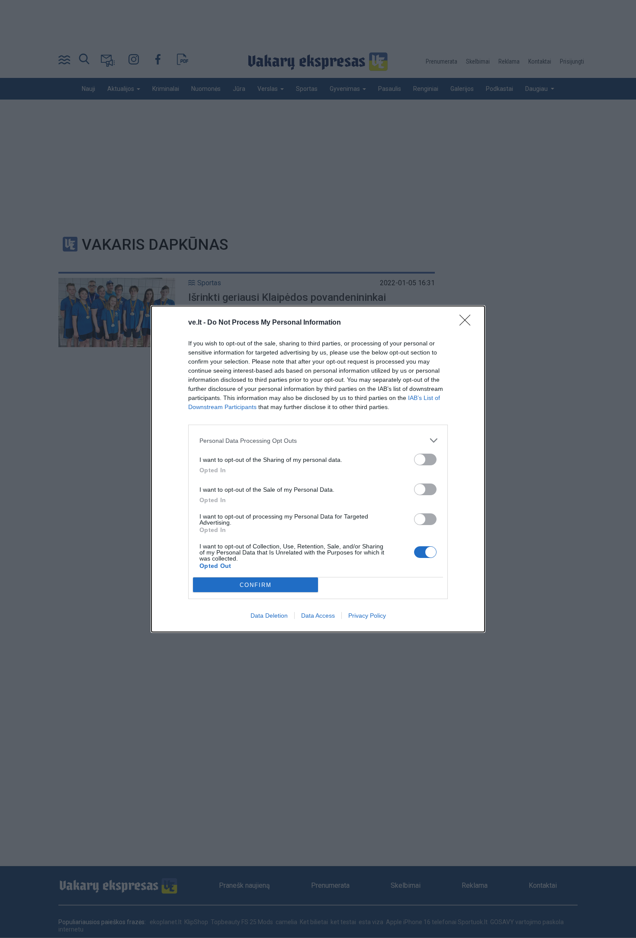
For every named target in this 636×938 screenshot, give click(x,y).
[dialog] (318, 469)
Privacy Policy (367, 615)
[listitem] (318, 440)
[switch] (425, 459)
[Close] (467, 323)
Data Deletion (269, 615)
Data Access (318, 615)
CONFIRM (256, 585)
